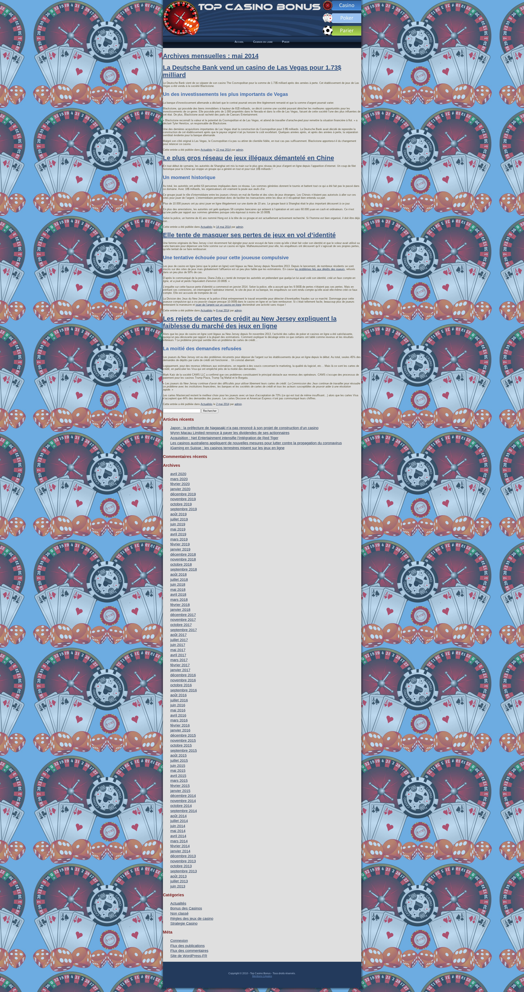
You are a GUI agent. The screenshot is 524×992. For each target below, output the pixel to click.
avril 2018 (178, 595)
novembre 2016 (183, 680)
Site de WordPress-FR (188, 956)
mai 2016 (177, 710)
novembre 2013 (183, 861)
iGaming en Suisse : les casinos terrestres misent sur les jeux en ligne (227, 448)
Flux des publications (187, 946)
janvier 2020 (180, 489)
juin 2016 (177, 705)
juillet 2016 (179, 700)
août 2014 (178, 816)
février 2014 (180, 846)
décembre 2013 (183, 856)
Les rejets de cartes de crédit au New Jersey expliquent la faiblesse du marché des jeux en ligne (250, 322)
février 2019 (180, 544)
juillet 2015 (179, 761)
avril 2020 (178, 474)
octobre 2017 (181, 625)
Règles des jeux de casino (191, 919)
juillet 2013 (179, 881)
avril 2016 (178, 715)
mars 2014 (179, 841)
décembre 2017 (183, 615)
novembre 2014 (183, 801)
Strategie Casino (184, 923)
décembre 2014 (183, 796)
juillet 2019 (179, 519)
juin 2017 (177, 645)
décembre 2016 (183, 675)
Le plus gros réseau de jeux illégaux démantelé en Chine (248, 158)
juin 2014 (177, 826)
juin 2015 (177, 766)
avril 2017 (178, 655)
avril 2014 (178, 836)
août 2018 (178, 574)
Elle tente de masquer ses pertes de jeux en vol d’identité (249, 235)
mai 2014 (177, 831)
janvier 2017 (180, 670)
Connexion (179, 941)
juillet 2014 (179, 821)
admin (239, 149)
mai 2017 (177, 650)
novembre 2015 (183, 740)
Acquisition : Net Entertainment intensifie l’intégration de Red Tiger (224, 438)
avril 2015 (178, 776)
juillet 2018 (179, 580)
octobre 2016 (181, 685)
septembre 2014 (183, 811)
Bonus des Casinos (186, 908)
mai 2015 (177, 771)
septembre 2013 (183, 871)
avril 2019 (178, 534)
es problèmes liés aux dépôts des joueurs (320, 269)
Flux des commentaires (189, 951)
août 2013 (178, 876)
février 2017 (180, 665)
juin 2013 (177, 886)
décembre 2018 (183, 554)
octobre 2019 (181, 504)
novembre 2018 (183, 559)
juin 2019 (177, 524)
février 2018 (180, 605)
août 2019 (178, 514)
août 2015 (178, 755)
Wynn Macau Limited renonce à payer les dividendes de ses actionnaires (229, 433)
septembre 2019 (183, 509)
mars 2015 (179, 781)
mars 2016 (179, 720)
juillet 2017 (179, 640)
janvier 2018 (180, 610)
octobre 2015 (181, 745)
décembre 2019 (183, 494)
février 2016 (180, 725)
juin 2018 (177, 584)
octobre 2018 (181, 564)
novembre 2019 (183, 499)
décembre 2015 (183, 735)
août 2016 (178, 695)
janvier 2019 (180, 549)
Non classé (179, 913)
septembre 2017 (183, 630)
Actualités (206, 149)
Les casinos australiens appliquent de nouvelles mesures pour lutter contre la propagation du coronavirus (256, 443)
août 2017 (178, 635)
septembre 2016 (183, 690)
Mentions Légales (262, 976)
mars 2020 (179, 479)
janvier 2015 (180, 791)
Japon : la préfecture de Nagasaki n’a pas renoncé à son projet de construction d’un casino (244, 428)
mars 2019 (179, 539)
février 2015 (180, 786)
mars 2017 (179, 660)
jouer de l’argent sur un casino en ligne (218, 304)
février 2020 (180, 484)
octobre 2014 (181, 806)
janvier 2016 (180, 730)
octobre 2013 (181, 866)
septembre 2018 (183, 569)
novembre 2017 (183, 620)
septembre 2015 (183, 750)
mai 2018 (177, 590)
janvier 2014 (180, 851)
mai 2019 (177, 529)
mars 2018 (179, 600)
